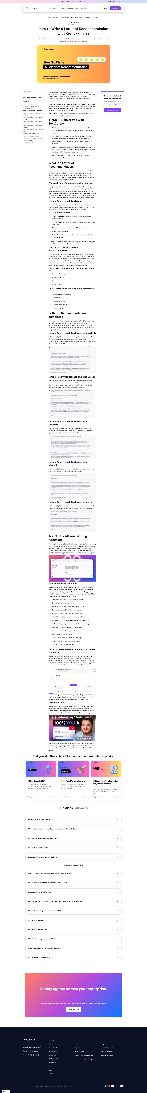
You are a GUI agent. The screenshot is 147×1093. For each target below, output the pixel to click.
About (50, 1044)
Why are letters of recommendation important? (32, 100)
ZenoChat (55, 330)
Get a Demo (115, 8)
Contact (51, 1073)
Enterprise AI (104, 1044)
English (5, 1091)
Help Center (78, 1047)
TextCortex (80, 546)
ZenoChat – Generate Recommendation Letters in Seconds (33, 139)
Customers (70, 8)
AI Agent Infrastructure (106, 1047)
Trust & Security (53, 1047)
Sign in (105, 8)
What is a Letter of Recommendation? (32, 97)
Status (50, 1070)
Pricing (77, 8)
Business (62, 17)
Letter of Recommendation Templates (32, 110)
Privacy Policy (52, 1055)
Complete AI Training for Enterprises (85, 1059)
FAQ (76, 1062)
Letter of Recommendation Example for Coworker (33, 122)
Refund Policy (52, 1062)
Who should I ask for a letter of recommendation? (31, 107)
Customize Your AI (28, 142)
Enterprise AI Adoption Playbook (84, 1055)
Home (49, 17)
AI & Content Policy (54, 1059)
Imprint (50, 1066)
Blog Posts (56, 17)
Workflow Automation (106, 1051)
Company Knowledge (106, 1055)
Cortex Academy (79, 1051)
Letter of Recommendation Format (32, 104)
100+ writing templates (78, 592)
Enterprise (61, 8)
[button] (53, 8)
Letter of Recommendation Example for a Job (33, 130)
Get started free (112, 110)
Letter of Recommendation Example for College (33, 118)
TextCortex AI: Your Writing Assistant (32, 133)
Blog (76, 1044)
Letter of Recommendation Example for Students (33, 113)
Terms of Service (53, 1051)
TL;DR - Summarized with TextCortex (32, 95)
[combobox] (6, 1091)
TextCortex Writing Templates (31, 136)
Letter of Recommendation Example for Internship (33, 126)
